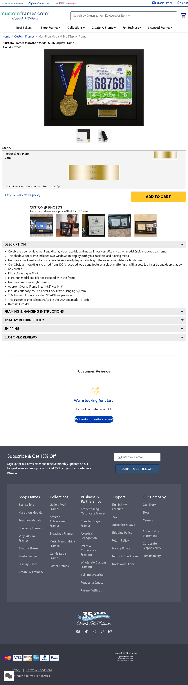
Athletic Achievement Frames (58, 521)
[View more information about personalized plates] (58, 186)
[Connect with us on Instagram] (94, 631)
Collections (74, 28)
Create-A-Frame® (31, 572)
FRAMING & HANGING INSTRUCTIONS (34, 311)
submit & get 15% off (137, 469)
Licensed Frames (159, 28)
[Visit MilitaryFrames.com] (65, 3)
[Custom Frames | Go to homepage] (25, 16)
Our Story (149, 505)
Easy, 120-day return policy (22, 195)
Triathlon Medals (30, 520)
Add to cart (158, 196)
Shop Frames (49, 28)
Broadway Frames (62, 534)
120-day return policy (24, 320)
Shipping (11, 329)
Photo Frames (28, 556)
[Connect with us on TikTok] (86, 631)
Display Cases (28, 564)
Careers (148, 520)
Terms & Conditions (125, 556)
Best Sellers (26, 505)
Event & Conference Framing (88, 550)
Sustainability (152, 556)
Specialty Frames (30, 528)
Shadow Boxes (28, 548)
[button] (183, 3)
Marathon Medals (30, 512)
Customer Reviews (20, 337)
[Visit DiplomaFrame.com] (39, 3)
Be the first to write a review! (94, 419)
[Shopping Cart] (183, 16)
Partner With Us (91, 590)
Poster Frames (59, 566)
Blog (146, 512)
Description (15, 244)
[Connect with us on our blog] (110, 631)
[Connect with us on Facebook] (78, 631)
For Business (131, 28)
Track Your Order (123, 564)
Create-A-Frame (102, 28)
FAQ (114, 517)
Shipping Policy (122, 533)
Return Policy (120, 540)
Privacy (15, 670)
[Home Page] (125, 656)
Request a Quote (92, 583)
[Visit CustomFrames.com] (12, 3)
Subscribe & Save (123, 525)
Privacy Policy (121, 548)
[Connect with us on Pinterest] (102, 631)
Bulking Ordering (92, 575)
